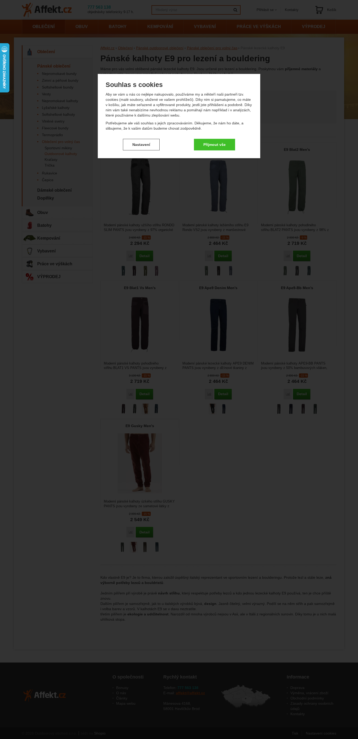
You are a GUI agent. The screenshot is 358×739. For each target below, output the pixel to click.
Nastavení (141, 144)
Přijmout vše (214, 144)
